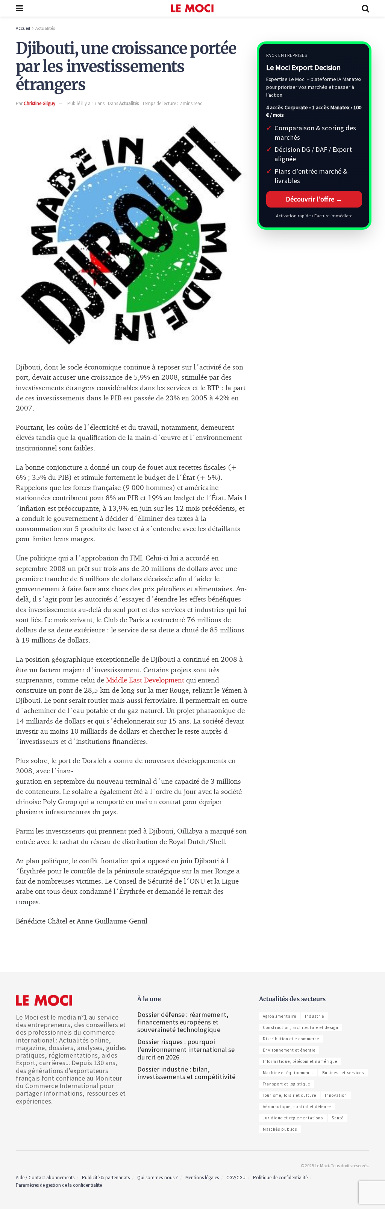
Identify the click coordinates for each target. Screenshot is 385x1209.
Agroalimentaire (279, 1016)
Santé (338, 1117)
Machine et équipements (288, 1072)
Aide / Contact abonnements (45, 1177)
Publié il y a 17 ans (86, 103)
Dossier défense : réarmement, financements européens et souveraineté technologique (183, 1022)
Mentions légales (202, 1177)
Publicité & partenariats (106, 1177)
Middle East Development (145, 680)
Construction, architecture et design (300, 1027)
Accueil (23, 28)
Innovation (336, 1095)
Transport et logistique (286, 1084)
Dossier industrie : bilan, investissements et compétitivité (186, 1073)
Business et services (343, 1072)
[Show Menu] (19, 8)
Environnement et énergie (289, 1050)
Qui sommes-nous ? (157, 1177)
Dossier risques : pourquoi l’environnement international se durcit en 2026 (186, 1049)
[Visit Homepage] (192, 8)
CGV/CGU (236, 1177)
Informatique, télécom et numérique (300, 1061)
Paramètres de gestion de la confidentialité (59, 1185)
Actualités (45, 28)
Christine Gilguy (39, 103)
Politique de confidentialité (280, 1177)
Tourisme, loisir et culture (289, 1095)
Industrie (314, 1016)
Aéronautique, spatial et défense (297, 1106)
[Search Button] (365, 8)
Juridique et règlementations (293, 1117)
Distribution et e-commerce (291, 1038)
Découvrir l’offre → (314, 199)
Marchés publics (280, 1129)
